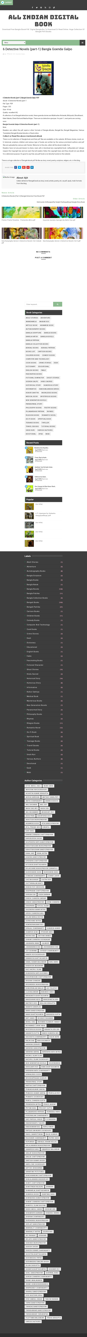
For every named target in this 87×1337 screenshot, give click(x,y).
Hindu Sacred (46, 381)
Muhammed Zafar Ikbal (35, 1025)
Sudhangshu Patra (34, 1258)
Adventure (45, 318)
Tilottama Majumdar (35, 1318)
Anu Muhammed (32, 812)
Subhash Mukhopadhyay (36, 1243)
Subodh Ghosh (32, 1246)
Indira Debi (30, 936)
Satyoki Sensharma (34, 1168)
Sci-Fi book (30, 419)
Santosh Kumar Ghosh (35, 1160)
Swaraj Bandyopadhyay (36, 1291)
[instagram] (49, 7)
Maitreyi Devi (31, 1003)
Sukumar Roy (54, 1269)
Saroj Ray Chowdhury (35, 1164)
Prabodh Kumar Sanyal (36, 1093)
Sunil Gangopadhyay (34, 1273)
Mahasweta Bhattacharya (37, 995)
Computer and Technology (37, 359)
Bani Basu (30, 831)
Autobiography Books (35, 329)
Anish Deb (44, 808)
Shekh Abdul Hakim (34, 1209)
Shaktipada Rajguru (34, 1187)
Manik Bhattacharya (35, 1014)
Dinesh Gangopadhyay (35, 902)
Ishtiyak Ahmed (44, 936)
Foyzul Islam (43, 906)
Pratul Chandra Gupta (35, 1100)
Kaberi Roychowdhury (35, 954)
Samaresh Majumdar (51, 1149)
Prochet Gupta (45, 1108)
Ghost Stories (53, 378)
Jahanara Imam (32, 943)
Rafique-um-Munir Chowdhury (38, 1130)
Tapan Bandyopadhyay (35, 1303)
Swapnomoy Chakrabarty (37, 1288)
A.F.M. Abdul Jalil (33, 786)
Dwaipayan (30, 906)
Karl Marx (53, 962)
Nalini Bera (54, 1037)
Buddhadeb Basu (51, 872)
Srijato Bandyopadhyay (36, 1239)
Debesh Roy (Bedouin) (35, 887)
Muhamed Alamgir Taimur (49, 1022)
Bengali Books (32, 348)
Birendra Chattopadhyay (36, 861)
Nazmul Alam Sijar (34, 1055)
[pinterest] (41, 7)
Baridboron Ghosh (34, 838)
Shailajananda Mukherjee (37, 1179)
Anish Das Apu (32, 808)
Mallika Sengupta (47, 1003)
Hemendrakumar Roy (35, 924)
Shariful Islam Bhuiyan (36, 1205)
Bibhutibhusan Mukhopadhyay (38, 846)
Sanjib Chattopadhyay (35, 1157)
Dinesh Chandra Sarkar (36, 898)
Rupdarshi (30, 1142)
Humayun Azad (32, 932)
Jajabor (45, 943)
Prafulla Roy (54, 1093)
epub (41, 434)
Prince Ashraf (50, 1104)
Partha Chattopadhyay (35, 1085)
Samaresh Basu (32, 1149)
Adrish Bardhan (33, 797)
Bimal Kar (30, 853)
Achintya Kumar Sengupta (37, 793)
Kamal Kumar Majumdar (36, 962)
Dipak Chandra (53, 902)
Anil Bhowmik (31, 804)
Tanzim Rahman (51, 1299)
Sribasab (42, 1235)
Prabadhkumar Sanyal (35, 1089)
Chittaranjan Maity (34, 883)
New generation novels (36, 400)
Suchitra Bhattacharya (36, 1254)
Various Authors (45, 430)
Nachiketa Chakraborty (36, 1037)
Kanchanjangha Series (49, 389)
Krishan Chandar (33, 980)
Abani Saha (48, 786)
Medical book (32, 396)
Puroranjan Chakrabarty (37, 1115)
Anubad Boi (44, 321)
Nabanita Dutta (32, 1033)
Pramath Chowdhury (35, 1097)
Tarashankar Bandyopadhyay (38, 1310)
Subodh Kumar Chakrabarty (38, 1250)
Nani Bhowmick (43, 1040)
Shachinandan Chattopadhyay (39, 1175)
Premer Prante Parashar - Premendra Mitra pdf (18, 220)
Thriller (45, 422)
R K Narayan (50, 1119)
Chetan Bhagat (32, 879)
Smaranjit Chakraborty (36, 1228)
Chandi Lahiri (54, 876)
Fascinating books (34, 374)
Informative (31, 389)
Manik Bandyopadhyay (35, 1010)
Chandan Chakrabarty (35, 876)
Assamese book (46, 325)
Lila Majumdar (32, 992)
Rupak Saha (54, 1138)
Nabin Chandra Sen (50, 1033)
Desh (56, 363)
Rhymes (50, 411)
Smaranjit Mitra (33, 1231)
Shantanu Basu (48, 1194)
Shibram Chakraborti (35, 1216)
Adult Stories (32, 318)
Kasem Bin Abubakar (34, 966)
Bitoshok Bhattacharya (36, 864)
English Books (32, 370)
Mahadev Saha (47, 992)
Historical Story (33, 385)
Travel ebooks (32, 426)
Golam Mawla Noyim (34, 917)
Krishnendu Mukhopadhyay (37, 984)
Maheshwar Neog (33, 999)
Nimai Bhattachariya (50, 1067)
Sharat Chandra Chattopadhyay (39, 1201)
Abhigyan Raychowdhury (36, 789)
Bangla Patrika (32, 340)
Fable (43, 370)
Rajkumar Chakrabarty (36, 1138)
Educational (43, 366)
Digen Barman (44, 894)
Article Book (31, 325)
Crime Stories (45, 363)
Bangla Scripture (33, 333)
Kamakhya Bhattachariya (36, 958)
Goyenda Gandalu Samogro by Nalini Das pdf (59, 220)
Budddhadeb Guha (33, 872)
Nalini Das (30, 1040)
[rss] (45, 7)
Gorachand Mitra (33, 921)
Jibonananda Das (50, 947)
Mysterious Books (48, 396)
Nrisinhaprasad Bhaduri (36, 1078)
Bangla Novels (47, 336)
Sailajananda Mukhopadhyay (38, 1145)
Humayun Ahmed (53, 928)
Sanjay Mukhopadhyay (35, 1153)
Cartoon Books (45, 351)
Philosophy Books (34, 408)
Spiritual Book (44, 419)
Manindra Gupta (53, 1014)
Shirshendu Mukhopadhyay (37, 1220)
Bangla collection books (37, 344)
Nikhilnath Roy (32, 1067)
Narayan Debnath (33, 1044)
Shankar (49, 1187)
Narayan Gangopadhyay (36, 1048)
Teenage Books (32, 422)
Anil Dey (43, 804)
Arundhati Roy (47, 812)
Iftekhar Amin (47, 932)
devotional (31, 434)
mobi (48, 434)
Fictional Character (35, 378)
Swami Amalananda (34, 1280)
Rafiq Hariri (48, 1127)
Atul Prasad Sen (33, 827)
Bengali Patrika (48, 348)
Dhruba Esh (31, 894)
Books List (30, 351)
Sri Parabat (31, 1235)
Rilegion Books (32, 415)
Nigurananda (54, 1063)
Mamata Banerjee (33, 1007)
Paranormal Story (34, 404)
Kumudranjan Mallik (35, 988)
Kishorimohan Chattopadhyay (38, 977)
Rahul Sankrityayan (34, 1134)
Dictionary (30, 366)
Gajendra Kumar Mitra (36, 909)
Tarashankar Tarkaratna (37, 1314)
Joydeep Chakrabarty (49, 951)
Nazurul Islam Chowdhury (37, 1059)
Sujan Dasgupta (33, 1265)
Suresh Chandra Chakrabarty (39, 1276)
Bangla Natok (32, 336)
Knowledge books (49, 393)
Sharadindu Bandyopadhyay (38, 1198)
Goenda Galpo (20, 54)
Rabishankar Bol (33, 1127)
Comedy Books (48, 355)
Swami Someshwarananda (37, 1284)
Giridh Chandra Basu (35, 913)
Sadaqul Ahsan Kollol (47, 1142)
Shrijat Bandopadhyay (35, 1224)
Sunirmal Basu (52, 1273)
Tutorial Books (48, 426)
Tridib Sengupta (54, 1318)
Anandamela (31, 321)
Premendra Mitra (33, 1104)
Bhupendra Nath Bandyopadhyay (40, 842)
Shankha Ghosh (32, 1194)
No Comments (38, 451)
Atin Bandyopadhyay (50, 823)
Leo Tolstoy (51, 988)
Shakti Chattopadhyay (35, 1183)
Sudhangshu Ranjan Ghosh (37, 1261)
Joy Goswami (31, 951)
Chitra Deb (46, 879)
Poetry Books (50, 408)
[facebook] (32, 7)
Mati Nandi (30, 1018)
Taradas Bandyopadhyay (36, 1306)
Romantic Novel (49, 415)
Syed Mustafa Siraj (34, 1295)
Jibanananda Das (33, 947)
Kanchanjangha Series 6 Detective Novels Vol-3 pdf (62, 241)
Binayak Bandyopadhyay (36, 857)
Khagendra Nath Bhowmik (37, 973)
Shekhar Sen (50, 1209)
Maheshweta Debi (50, 999)
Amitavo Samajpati (50, 797)
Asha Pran (30, 816)
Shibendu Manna (52, 1213)
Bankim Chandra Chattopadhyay (39, 834)
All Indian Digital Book (43, 20)
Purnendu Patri (53, 1112)
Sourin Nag (48, 1231)
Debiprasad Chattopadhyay (37, 891)
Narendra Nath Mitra (51, 1052)
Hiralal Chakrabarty (35, 928)
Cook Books (31, 363)
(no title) (39, 504)
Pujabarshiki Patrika (35, 411)
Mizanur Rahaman (45, 1018)
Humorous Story (51, 385)
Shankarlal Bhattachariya (37, 1190)
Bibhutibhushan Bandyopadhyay (39, 849)
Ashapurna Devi (44, 816)
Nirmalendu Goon (33, 1074)
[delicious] (54, 7)
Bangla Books (50, 333)
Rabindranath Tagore (35, 1123)
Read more (45, 450)
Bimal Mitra (42, 853)
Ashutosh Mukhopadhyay (36, 819)
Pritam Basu (31, 1108)
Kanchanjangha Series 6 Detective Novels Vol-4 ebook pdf (21, 242)
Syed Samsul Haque (34, 1299)
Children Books (33, 355)
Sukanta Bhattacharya (36, 1269)
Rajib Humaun (52, 1134)
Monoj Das (30, 1022)
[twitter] (37, 7)
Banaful (46, 827)
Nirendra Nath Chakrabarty (38, 1070)
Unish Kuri (30, 430)
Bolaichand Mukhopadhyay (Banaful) (42, 868)
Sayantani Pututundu (35, 1172)
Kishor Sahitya (32, 393)
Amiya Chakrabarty (34, 801)
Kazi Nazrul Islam (33, 969)
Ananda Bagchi (51, 801)
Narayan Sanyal (32, 1052)
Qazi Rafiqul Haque (34, 1119)
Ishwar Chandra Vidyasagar (38, 939)
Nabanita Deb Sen (51, 1029)
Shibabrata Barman (34, 1213)
